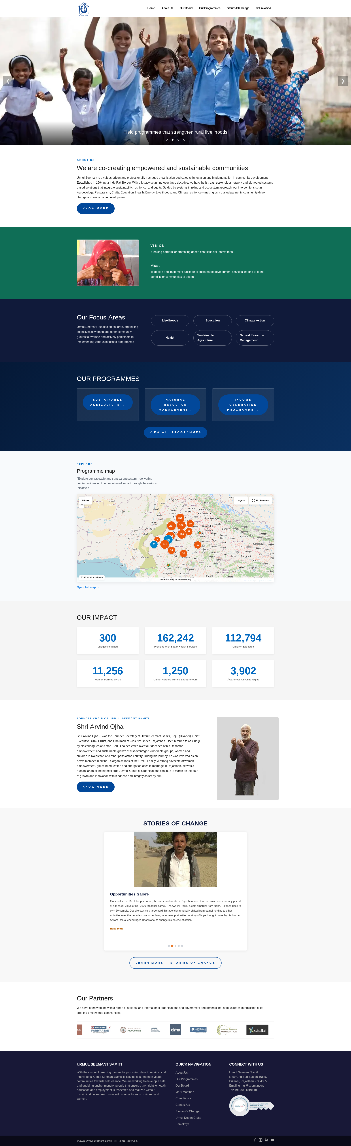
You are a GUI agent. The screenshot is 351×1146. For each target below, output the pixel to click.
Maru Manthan (185, 1092)
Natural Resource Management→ (175, 404)
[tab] (167, 140)
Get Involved (263, 8)
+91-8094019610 (246, 1090)
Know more (96, 208)
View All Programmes (175, 432)
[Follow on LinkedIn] (266, 1141)
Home (151, 8)
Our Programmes (209, 8)
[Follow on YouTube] (272, 1141)
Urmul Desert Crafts (188, 1118)
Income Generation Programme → (243, 404)
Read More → (118, 933)
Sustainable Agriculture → (107, 402)
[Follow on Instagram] (261, 1141)
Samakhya (182, 1124)
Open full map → (88, 587)
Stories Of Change (238, 8)
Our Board (186, 8)
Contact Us (183, 1105)
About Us (167, 8)
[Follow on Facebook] (255, 1141)
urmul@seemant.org (251, 1086)
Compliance (183, 1098)
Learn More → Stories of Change (175, 963)
